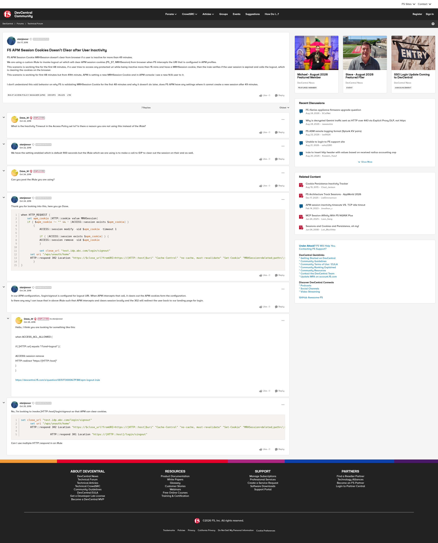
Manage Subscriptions (262, 476)
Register (417, 14)
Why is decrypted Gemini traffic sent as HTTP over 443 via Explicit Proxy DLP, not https (356, 120)
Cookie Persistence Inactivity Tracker (327, 183)
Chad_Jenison (328, 187)
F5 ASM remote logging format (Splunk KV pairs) (334, 131)
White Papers (175, 479)
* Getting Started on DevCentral (317, 258)
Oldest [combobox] (284, 107)
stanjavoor (23, 39)
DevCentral (8, 23)
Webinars (175, 489)
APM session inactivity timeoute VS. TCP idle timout (335, 204)
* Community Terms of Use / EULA (318, 264)
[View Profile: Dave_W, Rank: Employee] (14, 119)
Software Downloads (262, 486)
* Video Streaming (309, 291)
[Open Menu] (433, 23)
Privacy (191, 530)
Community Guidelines (87, 489)
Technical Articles (87, 483)
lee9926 (326, 134)
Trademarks (169, 530)
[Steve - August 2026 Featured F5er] (365, 53)
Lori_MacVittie (328, 229)
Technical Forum (35, 23)
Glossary (175, 483)
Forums (20, 23)
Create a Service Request (263, 483)
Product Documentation (175, 476)
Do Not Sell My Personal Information (236, 530)
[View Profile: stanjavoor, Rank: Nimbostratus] (11, 41)
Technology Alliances (350, 479)
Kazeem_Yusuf (329, 156)
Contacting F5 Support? (312, 248)
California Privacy (206, 530)
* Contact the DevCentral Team (316, 273)
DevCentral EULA (87, 492)
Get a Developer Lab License (87, 496)
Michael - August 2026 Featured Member (312, 76)
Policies (181, 530)
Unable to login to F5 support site (325, 141)
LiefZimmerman (329, 198)
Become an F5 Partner (350, 483)
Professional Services (263, 479)
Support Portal (263, 489)
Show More (366, 162)
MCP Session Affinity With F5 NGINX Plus (329, 215)
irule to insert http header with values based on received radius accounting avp (351, 152)
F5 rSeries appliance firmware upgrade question (333, 109)
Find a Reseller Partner (350, 476)
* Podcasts (305, 285)
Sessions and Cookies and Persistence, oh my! (332, 226)
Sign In (430, 14)
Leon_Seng (326, 219)
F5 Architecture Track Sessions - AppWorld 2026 (333, 194)
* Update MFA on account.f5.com (318, 276)
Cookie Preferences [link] (265, 530)
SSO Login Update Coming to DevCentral (412, 76)
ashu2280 (327, 145)
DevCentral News (305, 82)
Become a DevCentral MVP (87, 499)
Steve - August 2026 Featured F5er (359, 76)
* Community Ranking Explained (317, 267)
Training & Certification (175, 496)
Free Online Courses (175, 492)
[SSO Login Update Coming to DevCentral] (413, 53)
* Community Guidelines (312, 261)
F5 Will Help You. (317, 245)
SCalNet (326, 113)
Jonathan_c (326, 208)
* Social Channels (309, 288)
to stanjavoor (56, 319)
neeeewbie (327, 124)
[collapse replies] (4, 117)
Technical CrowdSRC (87, 486)
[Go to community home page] (18, 14)
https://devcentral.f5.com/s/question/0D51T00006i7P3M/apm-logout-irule (57, 379)
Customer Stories (175, 486)
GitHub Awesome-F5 (311, 297)
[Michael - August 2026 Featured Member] (317, 53)
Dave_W (24, 118)
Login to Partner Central (350, 486)
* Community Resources (312, 270)
